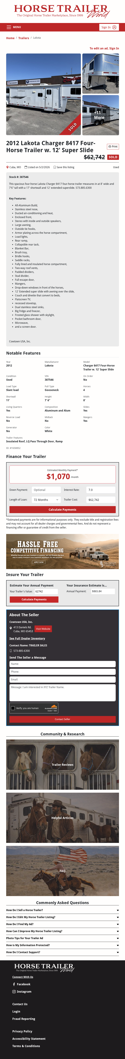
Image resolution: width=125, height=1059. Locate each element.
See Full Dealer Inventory (27, 638)
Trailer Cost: (71, 499)
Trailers (23, 38)
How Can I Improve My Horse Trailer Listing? (34, 931)
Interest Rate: (71, 489)
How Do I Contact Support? (23, 952)
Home (10, 38)
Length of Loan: (18, 499)
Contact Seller (62, 719)
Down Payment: (18, 489)
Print (114, 146)
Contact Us (20, 1004)
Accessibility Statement (28, 1038)
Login (16, 1011)
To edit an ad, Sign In (104, 48)
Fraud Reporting (23, 1019)
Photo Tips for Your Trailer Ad (24, 938)
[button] (54, 167)
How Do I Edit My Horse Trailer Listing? (30, 917)
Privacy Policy (22, 1031)
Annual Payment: (76, 591)
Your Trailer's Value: (21, 591)
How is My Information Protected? (28, 945)
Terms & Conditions (26, 1046)
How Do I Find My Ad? (19, 924)
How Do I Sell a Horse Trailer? (24, 910)
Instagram (24, 991)
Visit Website (43, 628)
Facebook (23, 984)
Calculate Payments (62, 509)
